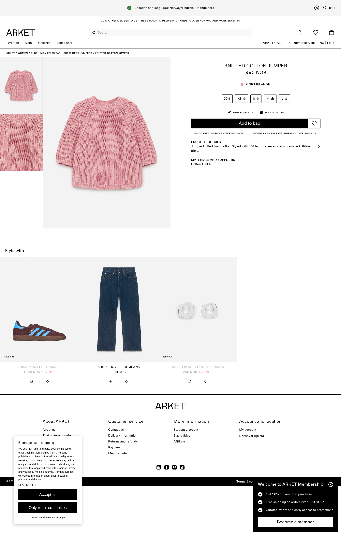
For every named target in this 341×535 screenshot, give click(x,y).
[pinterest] (174, 467)
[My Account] (300, 32)
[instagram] (158, 467)
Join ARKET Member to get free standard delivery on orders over (150, 20)
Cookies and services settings (47, 517)
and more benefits (226, 20)
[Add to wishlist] (314, 123)
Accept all (47, 494)
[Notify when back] (31, 381)
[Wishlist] (316, 32)
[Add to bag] (111, 381)
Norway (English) (251, 436)
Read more (27, 484)
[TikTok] (182, 467)
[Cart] (331, 32)
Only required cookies (48, 507)
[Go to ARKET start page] (20, 32)
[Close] (330, 484)
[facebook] (166, 467)
